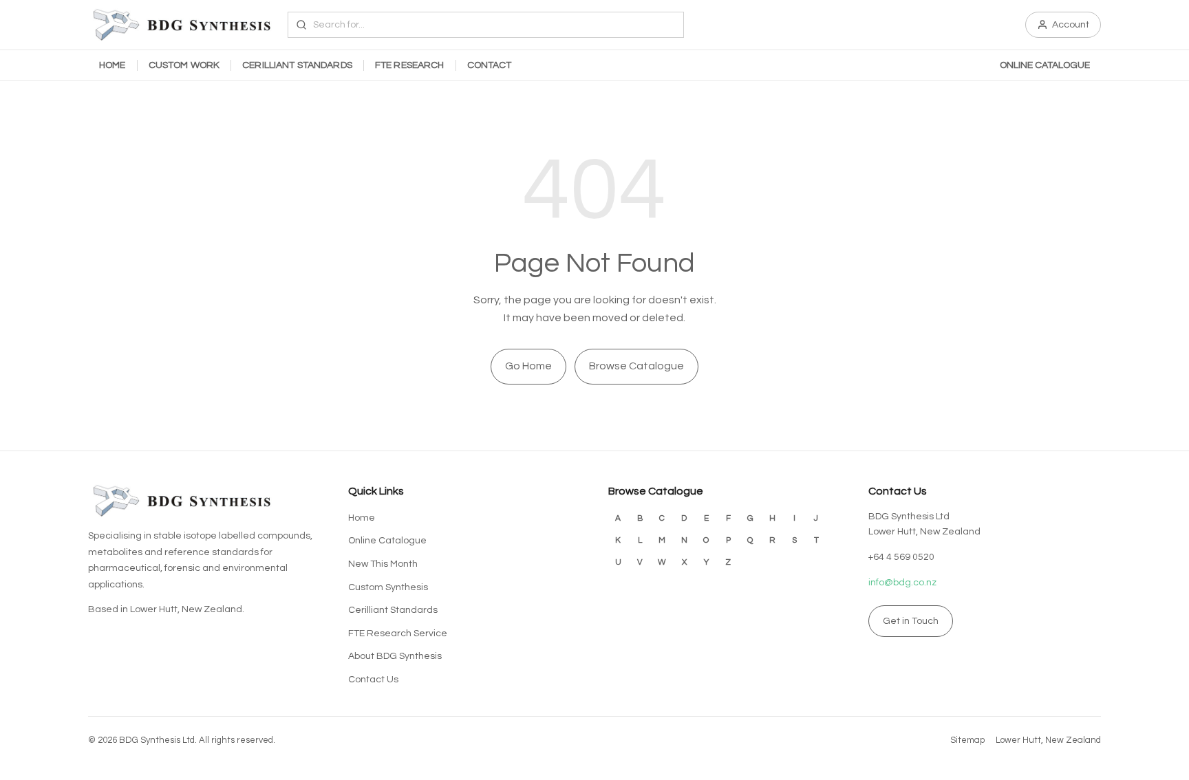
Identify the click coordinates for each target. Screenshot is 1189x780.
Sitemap (967, 740)
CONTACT (489, 65)
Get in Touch (911, 621)
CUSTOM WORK (184, 65)
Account (1070, 25)
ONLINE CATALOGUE (1045, 65)
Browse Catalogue (636, 365)
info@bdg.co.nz (902, 582)
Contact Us (373, 679)
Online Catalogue (387, 540)
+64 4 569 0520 (901, 557)
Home (361, 518)
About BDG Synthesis (395, 656)
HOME (112, 65)
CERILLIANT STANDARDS (297, 65)
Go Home (528, 365)
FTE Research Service (397, 633)
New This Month (383, 564)
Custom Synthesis (388, 587)
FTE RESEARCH (409, 65)
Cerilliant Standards (393, 610)
